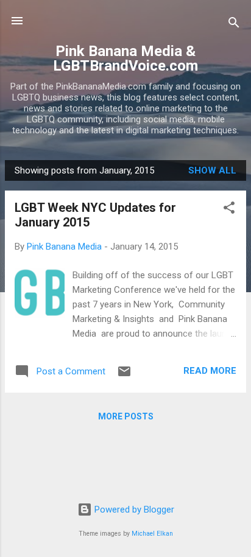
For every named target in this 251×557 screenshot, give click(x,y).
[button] (229, 209)
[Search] (234, 24)
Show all (212, 170)
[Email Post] (124, 375)
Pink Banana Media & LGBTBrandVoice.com (125, 58)
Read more (209, 370)
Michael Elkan (152, 534)
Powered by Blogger (133, 509)
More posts (126, 416)
